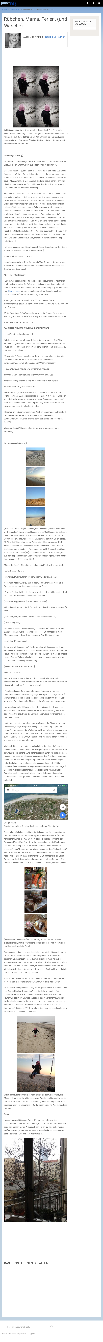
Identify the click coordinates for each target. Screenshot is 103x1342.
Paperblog (11, 1327)
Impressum (22, 1334)
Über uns (12, 1334)
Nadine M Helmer (55, 36)
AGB (34, 1334)
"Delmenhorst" (14, 291)
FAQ (29, 1334)
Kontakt (5, 1334)
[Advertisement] (36, 1290)
